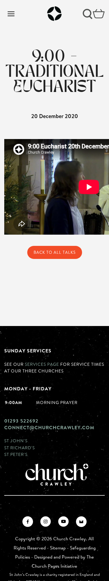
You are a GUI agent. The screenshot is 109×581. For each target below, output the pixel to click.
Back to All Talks (55, 252)
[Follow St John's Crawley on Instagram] (45, 521)
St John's (16, 440)
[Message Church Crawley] (81, 521)
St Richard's (19, 447)
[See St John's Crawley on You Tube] (63, 521)
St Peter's (16, 454)
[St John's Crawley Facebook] (27, 521)
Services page (42, 364)
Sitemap (58, 548)
